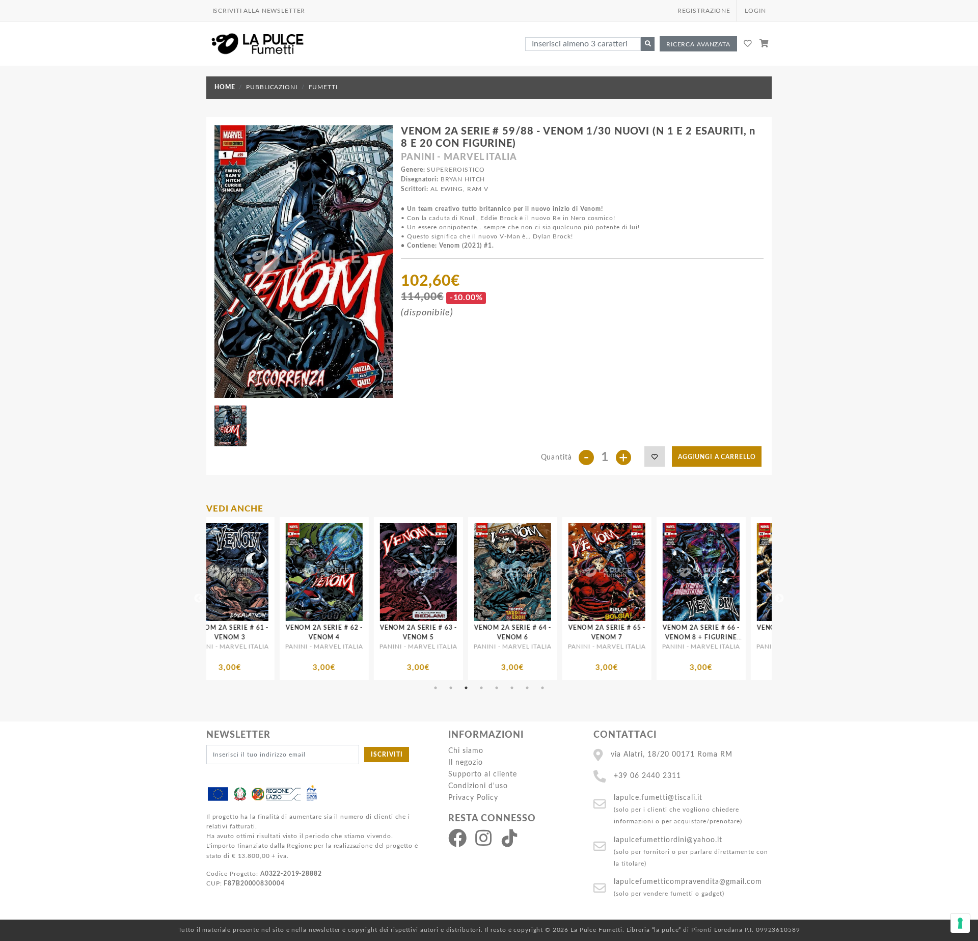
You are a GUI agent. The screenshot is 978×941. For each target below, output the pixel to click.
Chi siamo (465, 751)
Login (755, 11)
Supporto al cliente (482, 774)
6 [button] (512, 688)
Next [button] (779, 599)
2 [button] (451, 688)
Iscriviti (387, 754)
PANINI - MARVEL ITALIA (459, 157)
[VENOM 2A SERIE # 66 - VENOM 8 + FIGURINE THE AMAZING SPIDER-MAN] (554, 572)
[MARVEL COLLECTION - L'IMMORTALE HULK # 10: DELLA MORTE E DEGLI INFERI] (743, 572)
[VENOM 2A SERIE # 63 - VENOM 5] (272, 572)
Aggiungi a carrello (717, 457)
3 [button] (466, 688)
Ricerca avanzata (698, 44)
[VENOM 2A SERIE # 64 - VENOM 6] (366, 572)
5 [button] (497, 688)
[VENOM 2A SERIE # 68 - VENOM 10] (649, 572)
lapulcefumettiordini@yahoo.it (668, 840)
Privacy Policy (473, 797)
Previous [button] (199, 599)
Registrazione (703, 11)
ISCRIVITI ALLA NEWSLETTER (259, 11)
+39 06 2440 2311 (647, 775)
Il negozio (465, 762)
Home (224, 87)
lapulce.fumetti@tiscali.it (658, 797)
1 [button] (435, 688)
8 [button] (542, 688)
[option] (272, 598)
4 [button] (481, 688)
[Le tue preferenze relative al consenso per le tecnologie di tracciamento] (960, 923)
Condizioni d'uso (478, 786)
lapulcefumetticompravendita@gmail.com (688, 881)
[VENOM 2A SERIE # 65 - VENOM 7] (460, 572)
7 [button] (527, 688)
